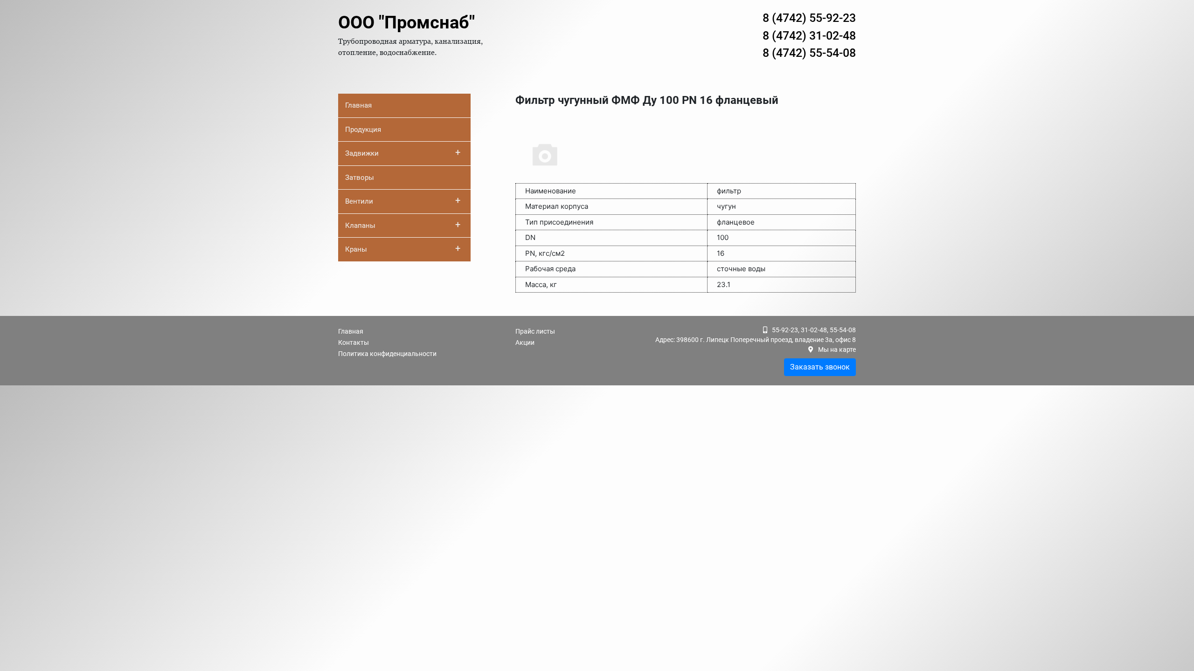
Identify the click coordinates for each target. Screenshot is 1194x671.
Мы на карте (837, 349)
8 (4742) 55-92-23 (809, 18)
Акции (525, 342)
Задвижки (402, 152)
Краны (402, 248)
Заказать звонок (820, 367)
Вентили (402, 200)
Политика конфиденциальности (387, 353)
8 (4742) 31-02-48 (809, 35)
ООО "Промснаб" (406, 22)
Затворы (359, 177)
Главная (358, 105)
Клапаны (402, 224)
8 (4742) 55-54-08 (809, 53)
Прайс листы (535, 331)
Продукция (363, 129)
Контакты (353, 342)
